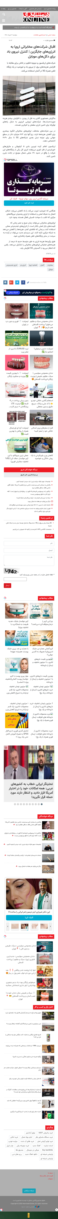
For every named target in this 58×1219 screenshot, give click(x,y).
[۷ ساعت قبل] (48, 869)
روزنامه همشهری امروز (50, 9)
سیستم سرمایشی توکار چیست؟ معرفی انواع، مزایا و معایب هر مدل (22, 1069)
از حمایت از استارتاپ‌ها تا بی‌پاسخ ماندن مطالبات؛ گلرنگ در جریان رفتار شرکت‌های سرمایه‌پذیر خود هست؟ (23, 1091)
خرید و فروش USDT (46, 1133)
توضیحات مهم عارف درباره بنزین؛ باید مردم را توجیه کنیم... (33, 481)
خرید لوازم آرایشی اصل (45, 1141)
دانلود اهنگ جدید (31, 1154)
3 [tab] (35, 804)
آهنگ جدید (36, 1145)
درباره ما (50, 1173)
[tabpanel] (29, 774)
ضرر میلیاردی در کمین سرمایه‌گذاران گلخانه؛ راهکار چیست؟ (23, 1024)
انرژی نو (23, 265)
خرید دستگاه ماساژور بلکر (44, 1137)
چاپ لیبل (10, 1145)
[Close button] (56, 1209)
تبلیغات (50, 1179)
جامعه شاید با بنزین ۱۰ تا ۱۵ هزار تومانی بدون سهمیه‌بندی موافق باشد (29, 505)
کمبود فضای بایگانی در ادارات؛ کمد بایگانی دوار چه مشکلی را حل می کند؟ (23, 1036)
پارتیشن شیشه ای (47, 1154)
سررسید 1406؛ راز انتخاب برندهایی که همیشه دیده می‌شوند (23, 1046)
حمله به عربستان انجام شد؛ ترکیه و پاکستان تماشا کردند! (33, 498)
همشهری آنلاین (36, 17)
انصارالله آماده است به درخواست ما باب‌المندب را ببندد (33, 27)
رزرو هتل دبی (17, 1154)
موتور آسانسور (30, 1133)
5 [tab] (29, 804)
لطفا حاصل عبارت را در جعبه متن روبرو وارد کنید (37, 574)
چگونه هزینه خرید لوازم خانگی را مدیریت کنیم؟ (27, 1057)
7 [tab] (23, 804)
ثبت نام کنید (29, 202)
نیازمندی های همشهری (35, 9)
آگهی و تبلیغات (23, 9)
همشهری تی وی (12, 9)
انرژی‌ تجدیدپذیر (11, 265)
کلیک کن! (29, 917)
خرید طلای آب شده (27, 1141)
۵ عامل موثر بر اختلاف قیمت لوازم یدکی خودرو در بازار (25, 1079)
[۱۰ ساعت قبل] (48, 1093)
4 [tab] (32, 804)
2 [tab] (38, 804)
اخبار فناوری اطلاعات (39, 35)
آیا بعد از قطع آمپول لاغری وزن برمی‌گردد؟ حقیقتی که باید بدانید (24, 1102)
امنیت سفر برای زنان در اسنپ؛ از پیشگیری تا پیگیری (25, 1112)
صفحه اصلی (51, 35)
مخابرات (50, 265)
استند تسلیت (48, 1145)
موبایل (51, 269)
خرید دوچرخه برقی (23, 1145)
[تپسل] (5, 160)
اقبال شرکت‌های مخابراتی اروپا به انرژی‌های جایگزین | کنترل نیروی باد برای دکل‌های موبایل (31, 51)
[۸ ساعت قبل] (48, 836)
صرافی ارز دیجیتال (33, 1150)
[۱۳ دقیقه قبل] (29, 762)
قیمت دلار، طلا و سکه (46, 1176)
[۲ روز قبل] (48, 1104)
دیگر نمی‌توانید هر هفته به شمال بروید (39, 501)
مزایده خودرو (13, 1141)
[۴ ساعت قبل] (48, 1016)
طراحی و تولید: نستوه (28, 1207)
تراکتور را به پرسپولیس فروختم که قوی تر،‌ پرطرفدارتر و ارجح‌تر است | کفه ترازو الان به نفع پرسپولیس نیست (22, 834)
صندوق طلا (19, 1150)
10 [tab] (15, 804)
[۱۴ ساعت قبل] (48, 825)
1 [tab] (41, 804)
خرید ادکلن (14, 1137)
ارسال (7, 585)
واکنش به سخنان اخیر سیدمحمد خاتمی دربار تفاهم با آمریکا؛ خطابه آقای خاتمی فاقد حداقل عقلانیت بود (23, 823)
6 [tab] (26, 804)
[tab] (29, 469)
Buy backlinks (47, 1150)
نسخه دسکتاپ (29, 1190)
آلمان (42, 265)
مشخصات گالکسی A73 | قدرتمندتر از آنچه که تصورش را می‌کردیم (32, 529)
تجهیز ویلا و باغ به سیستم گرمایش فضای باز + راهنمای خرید (23, 1013)
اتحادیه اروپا (33, 265)
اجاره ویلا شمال (26, 1137)
